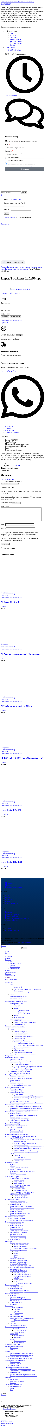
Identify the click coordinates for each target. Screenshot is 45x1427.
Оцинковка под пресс (20, 1195)
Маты (11, 1390)
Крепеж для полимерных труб (19, 1167)
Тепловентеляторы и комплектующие (21, 1358)
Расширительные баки (12, 1285)
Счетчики (8, 1351)
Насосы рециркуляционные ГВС (20, 1213)
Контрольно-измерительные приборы (16, 1134)
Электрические (18, 1161)
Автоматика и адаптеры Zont (18, 996)
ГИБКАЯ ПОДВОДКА (16, 1307)
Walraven (12, 1166)
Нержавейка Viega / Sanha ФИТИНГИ (25, 1192)
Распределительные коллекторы (19, 1119)
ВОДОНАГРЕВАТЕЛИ (16, 1138)
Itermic (16, 1253)
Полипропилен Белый (16, 1131)
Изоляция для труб (15, 1363)
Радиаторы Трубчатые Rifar (18, 1264)
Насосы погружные (16, 1211)
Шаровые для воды (20, 1035)
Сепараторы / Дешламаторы (18, 1237)
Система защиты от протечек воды (16, 1327)
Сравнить (8, 977)
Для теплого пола (15, 1362)
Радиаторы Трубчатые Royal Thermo (21, 1265)
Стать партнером (16, 43)
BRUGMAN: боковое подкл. (22, 1274)
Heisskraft (13, 1129)
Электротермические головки (23, 1052)
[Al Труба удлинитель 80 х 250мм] (7, 694)
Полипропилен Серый (16, 1133)
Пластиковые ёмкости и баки (14, 1216)
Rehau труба (22, 1012)
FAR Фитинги (14, 1379)
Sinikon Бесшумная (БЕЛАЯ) (23, 1070)
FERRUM (4, 814)
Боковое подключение (25, 1283)
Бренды (8, 897)
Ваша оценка (6, 503)
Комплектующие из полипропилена (16, 1126)
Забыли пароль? (10, 217)
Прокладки (13, 1082)
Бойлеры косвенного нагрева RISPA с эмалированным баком (25, 1144)
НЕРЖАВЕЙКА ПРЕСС (17, 1187)
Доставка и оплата (16, 41)
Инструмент (9, 1056)
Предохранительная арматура (14, 1222)
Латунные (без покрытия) (17, 1297)
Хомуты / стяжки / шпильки (18, 1174)
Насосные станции (15, 1204)
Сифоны (12, 1321)
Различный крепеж (15, 1169)
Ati (2, 658)
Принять (13, 1409)
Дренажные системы (16, 1059)
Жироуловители (14, 1314)
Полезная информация (13, 887)
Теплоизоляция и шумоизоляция (15, 1360)
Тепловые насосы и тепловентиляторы (17, 1356)
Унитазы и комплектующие (18, 1325)
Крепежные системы (11, 1162)
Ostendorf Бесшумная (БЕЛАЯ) (23, 1064)
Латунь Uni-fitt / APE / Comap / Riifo (25, 1022)
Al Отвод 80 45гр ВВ (10, 602)
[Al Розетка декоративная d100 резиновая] (20, 642)
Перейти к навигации (9, 2)
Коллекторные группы (16, 1089)
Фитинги (8, 1377)
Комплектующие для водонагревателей (26, 1152)
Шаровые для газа (19, 1038)
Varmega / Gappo (19, 1017)
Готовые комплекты (20, 1330)
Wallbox (12, 1164)
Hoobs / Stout (18, 1007)
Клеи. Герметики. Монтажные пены (16, 1075)
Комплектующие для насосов (19, 1202)
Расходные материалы (16, 1084)
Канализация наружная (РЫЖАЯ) (20, 1071)
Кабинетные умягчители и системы (20, 1369)
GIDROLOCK (14, 1334)
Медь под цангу (19, 1183)
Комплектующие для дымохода (19, 267)
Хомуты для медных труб (22, 1185)
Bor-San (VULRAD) (20, 1272)
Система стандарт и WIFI (21, 993)
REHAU (16, 1008)
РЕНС (16, 1281)
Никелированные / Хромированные (20, 1299)
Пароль (7, 209)
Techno (16, 1255)
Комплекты (17, 1337)
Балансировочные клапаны (22, 1047)
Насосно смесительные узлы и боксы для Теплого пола (26, 1103)
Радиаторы (8, 1241)
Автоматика (9, 982)
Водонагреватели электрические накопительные (29, 1147)
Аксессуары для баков (16, 1286)
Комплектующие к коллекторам (19, 1101)
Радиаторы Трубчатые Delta (18, 1262)
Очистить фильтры (8, 479)
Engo (11, 984)
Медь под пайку (19, 1180)
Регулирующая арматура (17, 1040)
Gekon (16, 1251)
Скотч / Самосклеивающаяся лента (20, 1085)
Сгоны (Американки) (16, 1302)
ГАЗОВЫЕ (17, 1155)
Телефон (8, 151)
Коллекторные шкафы (16, 1091)
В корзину (5, 316)
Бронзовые (13, 1295)
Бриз (15, 1257)
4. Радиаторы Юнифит (21, 1320)
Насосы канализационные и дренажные (22, 1208)
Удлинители (13, 1304)
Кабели (12, 1388)
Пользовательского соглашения (13, 166)
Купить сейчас (15, 316)
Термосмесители (19, 1050)
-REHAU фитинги (23, 1010)
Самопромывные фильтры (18, 1236)
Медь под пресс (19, 1181)
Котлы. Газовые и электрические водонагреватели (20, 1136)
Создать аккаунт (15, 199)
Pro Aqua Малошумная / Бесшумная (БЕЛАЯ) (28, 1066)
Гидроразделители (15, 1113)
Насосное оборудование (12, 1199)
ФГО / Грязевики (15, 1239)
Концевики (13, 1383)
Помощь (13, 45)
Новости (8, 899)
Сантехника (9, 1306)
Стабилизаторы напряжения (14, 1346)
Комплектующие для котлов (22, 1159)
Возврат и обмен (16, 39)
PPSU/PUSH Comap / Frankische (23, 1021)
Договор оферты (11, 920)
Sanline (16, 1015)
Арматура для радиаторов (22, 1042)
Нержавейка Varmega (20, 1190)
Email (3, 528)
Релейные (13, 1349)
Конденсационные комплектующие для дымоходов (25, 1106)
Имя (7, 145)
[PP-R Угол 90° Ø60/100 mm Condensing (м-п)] (18, 746)
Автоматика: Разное (16, 998)
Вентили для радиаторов (26, 1043)
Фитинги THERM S (24, 1014)
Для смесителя (18, 1313)
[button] (5, 592)
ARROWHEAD (14, 1328)
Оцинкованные (14, 1300)
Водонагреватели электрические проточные (27, 1148)
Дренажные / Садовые (21, 1031)
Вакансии (9, 901)
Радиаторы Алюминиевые (18, 1258)
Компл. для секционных (21, 1244)
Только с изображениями (12, 482)
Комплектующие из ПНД (12, 1124)
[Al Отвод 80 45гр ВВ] (13, 590)
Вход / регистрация (11, 979)
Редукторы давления (16, 1234)
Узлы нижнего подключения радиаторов (30, 1045)
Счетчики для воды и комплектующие (21, 1353)
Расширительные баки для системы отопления (24, 1292)
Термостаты (13, 1000)
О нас (12, 33)
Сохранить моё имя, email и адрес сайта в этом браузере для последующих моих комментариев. (19, 534)
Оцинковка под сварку (21, 1197)
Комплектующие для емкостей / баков (21, 1220)
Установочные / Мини (21, 1033)
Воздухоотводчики (15, 1223)
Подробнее (6, 1409)
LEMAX (16, 1278)
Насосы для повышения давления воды (22, 1206)
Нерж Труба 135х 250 (11, 810)
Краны (12, 1029)
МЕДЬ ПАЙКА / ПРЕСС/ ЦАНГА (20, 1178)
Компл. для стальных (20, 1246)
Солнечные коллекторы (12, 1344)
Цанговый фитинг (19, 1024)
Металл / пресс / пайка (12, 1176)
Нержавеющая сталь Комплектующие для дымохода (21, 268)
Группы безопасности (16, 1225)
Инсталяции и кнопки (16, 1316)
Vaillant (12, 994)
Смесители (13, 1323)
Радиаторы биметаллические (18, 1260)
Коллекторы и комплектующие (14, 1087)
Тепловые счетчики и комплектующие (21, 1355)
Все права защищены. (24, 942)
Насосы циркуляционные (17, 1215)
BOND (8, 944)
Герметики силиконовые (17, 1077)
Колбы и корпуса (15, 1372)
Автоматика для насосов (17, 1201)
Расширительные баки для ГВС (19, 1290)
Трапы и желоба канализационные (20, 1073)
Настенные (21, 1157)
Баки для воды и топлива (17, 1218)
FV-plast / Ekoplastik (16, 1127)
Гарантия (13, 37)
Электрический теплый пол (13, 1384)
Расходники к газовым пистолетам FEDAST (23, 1171)
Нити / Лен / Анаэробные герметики (21, 1078)
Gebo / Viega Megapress (17, 1381)
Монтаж (13, 35)
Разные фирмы (18, 1094)
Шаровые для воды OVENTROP (24, 1036)
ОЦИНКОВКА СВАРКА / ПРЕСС (20, 1194)
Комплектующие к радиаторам (19, 1243)
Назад (11, 961)
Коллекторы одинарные (17, 1092)
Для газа (16, 1311)
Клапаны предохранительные (19, 1230)
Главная (4, 267)
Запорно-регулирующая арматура (15, 1028)
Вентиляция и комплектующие (14, 1026)
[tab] (9, 427)
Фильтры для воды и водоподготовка (16, 1367)
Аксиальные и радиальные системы (16, 1001)
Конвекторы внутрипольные (18, 1250)
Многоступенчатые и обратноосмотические (23, 1376)
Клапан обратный (15, 1227)
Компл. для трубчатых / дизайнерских (25, 1248)
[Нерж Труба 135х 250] (9, 798)
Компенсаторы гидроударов (18, 1232)
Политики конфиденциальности (31, 166)
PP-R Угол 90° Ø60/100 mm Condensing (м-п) (22, 758)
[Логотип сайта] (17, 190)
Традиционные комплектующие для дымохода (24, 1110)
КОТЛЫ (12, 1154)
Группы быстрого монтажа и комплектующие (24, 1115)
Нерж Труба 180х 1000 (11, 862)
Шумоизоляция (14, 1365)
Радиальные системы (16, 1019)
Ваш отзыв (5, 506)
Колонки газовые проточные (23, 1150)
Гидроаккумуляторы (16, 1288)
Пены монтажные (15, 1080)
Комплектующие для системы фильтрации (22, 1374)
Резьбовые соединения (12, 1293)
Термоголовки (18, 1049)
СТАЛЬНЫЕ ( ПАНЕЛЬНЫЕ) (18, 1271)
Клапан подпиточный (16, 1229)
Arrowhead (17, 1005)
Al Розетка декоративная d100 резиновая (20, 654)
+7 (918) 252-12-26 (12, 928)
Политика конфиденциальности (17, 918)
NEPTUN (12, 1339)
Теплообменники (15, 1122)
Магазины (9, 883)
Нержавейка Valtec (19, 1188)
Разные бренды (18, 1279)
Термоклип (13, 1173)
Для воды (17, 1309)
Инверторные (14, 1348)
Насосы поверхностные (17, 1209)
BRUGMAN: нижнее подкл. (22, 1276)
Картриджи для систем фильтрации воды (22, 1370)
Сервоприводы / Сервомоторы (19, 1120)
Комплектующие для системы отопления (17, 1112)
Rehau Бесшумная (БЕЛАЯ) (22, 1068)
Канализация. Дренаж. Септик (14, 1057)
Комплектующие (15, 1117)
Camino (3, 606)
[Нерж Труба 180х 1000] (8, 850)
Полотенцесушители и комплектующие (22, 1318)
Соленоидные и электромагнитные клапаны (23, 1054)
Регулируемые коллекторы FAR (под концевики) (28, 1096)
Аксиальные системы (16, 1003)
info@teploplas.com (12, 930)
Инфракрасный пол (15, 1386)
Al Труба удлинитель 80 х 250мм (16, 706)
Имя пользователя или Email (15, 203)
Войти (6, 213)
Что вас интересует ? (13, 157)
